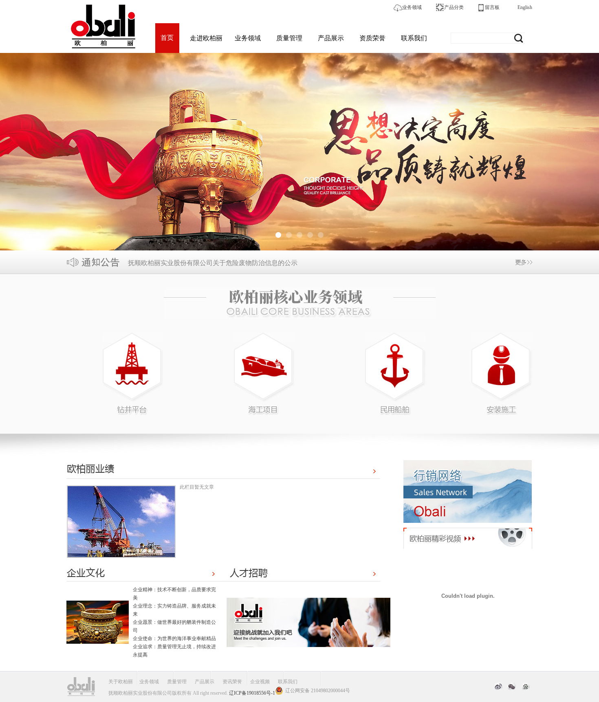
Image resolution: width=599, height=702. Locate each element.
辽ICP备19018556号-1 (252, 693)
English (525, 7)
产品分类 (454, 7)
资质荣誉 (372, 38)
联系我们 (414, 38)
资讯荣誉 (232, 681)
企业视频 (260, 681)
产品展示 (331, 38)
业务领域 (412, 7)
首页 (167, 37)
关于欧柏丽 (120, 681)
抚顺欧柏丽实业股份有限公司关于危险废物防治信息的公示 (212, 262)
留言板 (492, 7)
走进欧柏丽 (206, 38)
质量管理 (289, 38)
